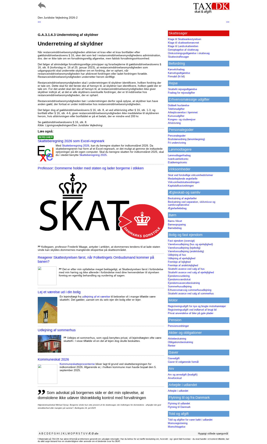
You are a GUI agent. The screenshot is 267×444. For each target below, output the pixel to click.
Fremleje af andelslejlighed (183, 265)
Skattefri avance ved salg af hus (186, 268)
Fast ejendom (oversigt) (181, 240)
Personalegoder (176, 135)
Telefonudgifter (176, 108)
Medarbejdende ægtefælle (182, 178)
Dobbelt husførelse (178, 105)
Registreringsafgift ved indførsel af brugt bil (192, 309)
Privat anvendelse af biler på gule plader (190, 313)
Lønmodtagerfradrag (179, 155)
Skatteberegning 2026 (75, 145)
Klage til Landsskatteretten (183, 46)
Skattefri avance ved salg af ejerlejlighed (191, 272)
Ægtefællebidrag (177, 208)
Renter (171, 345)
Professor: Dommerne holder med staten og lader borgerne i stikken (91, 168)
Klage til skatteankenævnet (183, 42)
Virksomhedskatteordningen (183, 182)
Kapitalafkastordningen (181, 185)
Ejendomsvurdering (179, 275)
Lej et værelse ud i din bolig (59, 292)
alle (96, 433)
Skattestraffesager (178, 56)
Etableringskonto (177, 162)
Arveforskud (175, 378)
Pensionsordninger (178, 325)
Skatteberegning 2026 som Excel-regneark (71, 141)
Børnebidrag (175, 228)
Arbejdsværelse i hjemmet (183, 112)
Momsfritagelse (176, 426)
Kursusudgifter (176, 115)
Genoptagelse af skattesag (183, 49)
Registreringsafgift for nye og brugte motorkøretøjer (197, 306)
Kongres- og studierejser (181, 119)
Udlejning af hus (177, 254)
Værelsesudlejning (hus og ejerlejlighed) (190, 244)
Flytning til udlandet (179, 403)
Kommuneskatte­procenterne (77, 363)
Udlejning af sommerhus (57, 330)
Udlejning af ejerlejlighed (181, 258)
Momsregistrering (177, 423)
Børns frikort (175, 221)
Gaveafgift (174, 358)
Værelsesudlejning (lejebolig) (184, 247)
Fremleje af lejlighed (179, 261)
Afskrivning (174, 122)
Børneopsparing (177, 224)
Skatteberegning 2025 (93, 154)
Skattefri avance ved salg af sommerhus (191, 293)
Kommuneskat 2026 (53, 359)
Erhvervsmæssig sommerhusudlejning (189, 290)
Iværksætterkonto (178, 158)
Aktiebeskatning (177, 338)
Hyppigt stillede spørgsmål (213, 433)
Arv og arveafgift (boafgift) (182, 374)
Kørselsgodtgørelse (179, 72)
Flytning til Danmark (179, 407)
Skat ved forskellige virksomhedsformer (190, 175)
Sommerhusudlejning (180, 286)
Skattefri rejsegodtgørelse (182, 89)
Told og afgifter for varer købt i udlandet (190, 419)
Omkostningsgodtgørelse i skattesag (189, 53)
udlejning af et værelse (96, 296)
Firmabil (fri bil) (176, 76)
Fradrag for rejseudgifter (181, 92)
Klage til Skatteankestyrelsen (184, 39)
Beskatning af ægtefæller (182, 198)
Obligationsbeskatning (180, 342)
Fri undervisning (177, 142)
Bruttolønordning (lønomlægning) (186, 139)
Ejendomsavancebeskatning (184, 282)
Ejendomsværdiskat (179, 279)
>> (227, 21)
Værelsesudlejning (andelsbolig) (186, 251)
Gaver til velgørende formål (183, 361)
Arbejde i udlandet (178, 390)
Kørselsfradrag (176, 69)
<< (39, 21)
